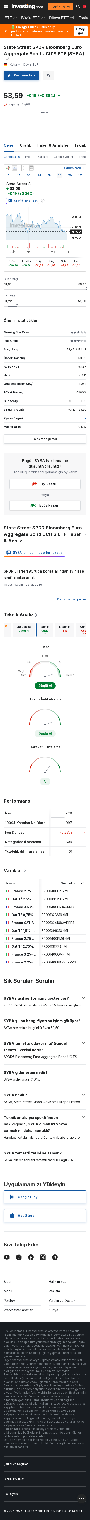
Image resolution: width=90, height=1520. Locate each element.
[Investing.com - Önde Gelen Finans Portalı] (27, 6)
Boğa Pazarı (48, 505)
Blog (7, 1281)
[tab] (24, 630)
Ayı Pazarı (48, 484)
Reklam (54, 1291)
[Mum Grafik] (8, 168)
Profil (28, 156)
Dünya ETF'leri (61, 18)
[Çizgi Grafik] (14, 168)
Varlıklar (43, 156)
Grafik (25, 145)
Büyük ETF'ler (33, 18)
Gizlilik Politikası (14, 1479)
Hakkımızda (57, 1281)
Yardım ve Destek (62, 1300)
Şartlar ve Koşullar (16, 1464)
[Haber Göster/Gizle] (31, 168)
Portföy (9, 1300)
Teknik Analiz (18, 614)
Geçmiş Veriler (63, 156)
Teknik (80, 145)
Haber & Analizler (53, 145)
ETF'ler (11, 18)
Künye (53, 1310)
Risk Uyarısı (11, 1494)
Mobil (8, 1291)
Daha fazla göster (45, 439)
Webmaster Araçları (18, 1310)
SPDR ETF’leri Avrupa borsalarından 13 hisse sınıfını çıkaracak (44, 574)
